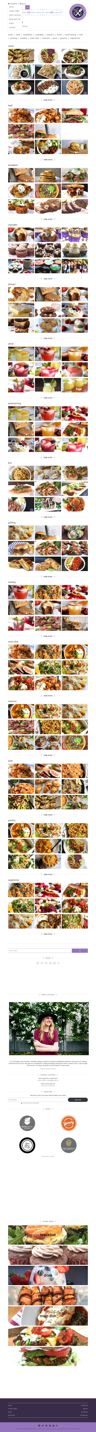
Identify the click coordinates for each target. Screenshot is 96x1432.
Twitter (85, 1408)
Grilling (13, 38)
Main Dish (34, 38)
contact (12, 27)
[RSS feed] (58, 963)
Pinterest (84, 1412)
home (11, 7)
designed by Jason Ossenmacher (69, 1428)
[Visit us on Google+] (50, 963)
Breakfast (27, 35)
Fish (81, 35)
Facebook (84, 1405)
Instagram (84, 1415)
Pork (55, 38)
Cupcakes (40, 35)
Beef (18, 35)
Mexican (46, 38)
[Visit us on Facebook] (38, 963)
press (11, 23)
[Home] (78, 12)
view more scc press (48, 1156)
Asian (10, 35)
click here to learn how (48, 1086)
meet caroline (15, 15)
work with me (14, 19)
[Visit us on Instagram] (54, 963)
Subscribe (78, 1100)
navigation (13, 3)
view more (48, 100)
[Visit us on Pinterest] (46, 963)
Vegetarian (75, 38)
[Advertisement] (48, 979)
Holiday (23, 38)
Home (10, 1405)
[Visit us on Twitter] (42, 963)
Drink (59, 35)
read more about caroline (48, 1069)
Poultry (63, 38)
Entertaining (70, 35)
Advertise (11, 1415)
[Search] (27, 7)
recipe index (14, 11)
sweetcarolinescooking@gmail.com (48, 1080)
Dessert (50, 35)
